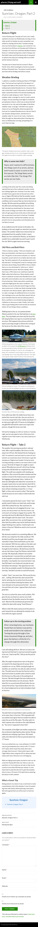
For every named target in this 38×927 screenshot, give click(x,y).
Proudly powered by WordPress (9, 924)
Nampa (19, 46)
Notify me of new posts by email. (13, 903)
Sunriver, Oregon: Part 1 (9, 816)
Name (4, 870)
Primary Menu (35, 2)
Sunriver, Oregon (10, 22)
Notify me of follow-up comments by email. (16, 896)
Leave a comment (17, 17)
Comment (6, 845)
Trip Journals (8, 10)
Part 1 (7, 26)
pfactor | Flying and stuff (11, 2)
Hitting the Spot (7, 823)
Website (5, 886)
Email (4, 878)
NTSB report (22, 346)
